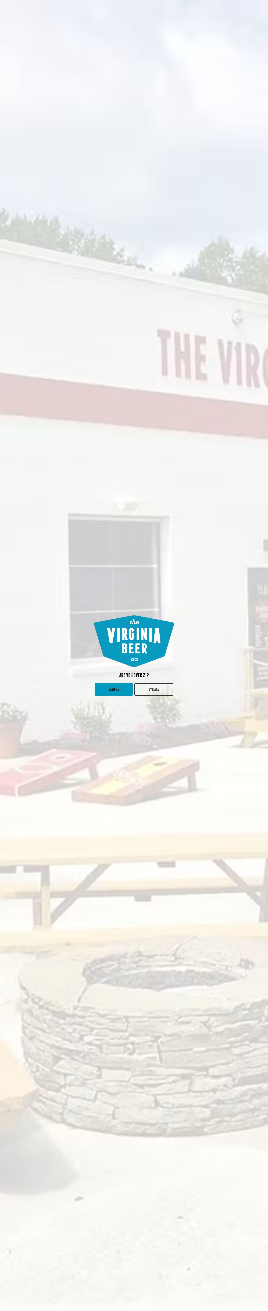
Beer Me (114, 689)
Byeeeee (154, 689)
